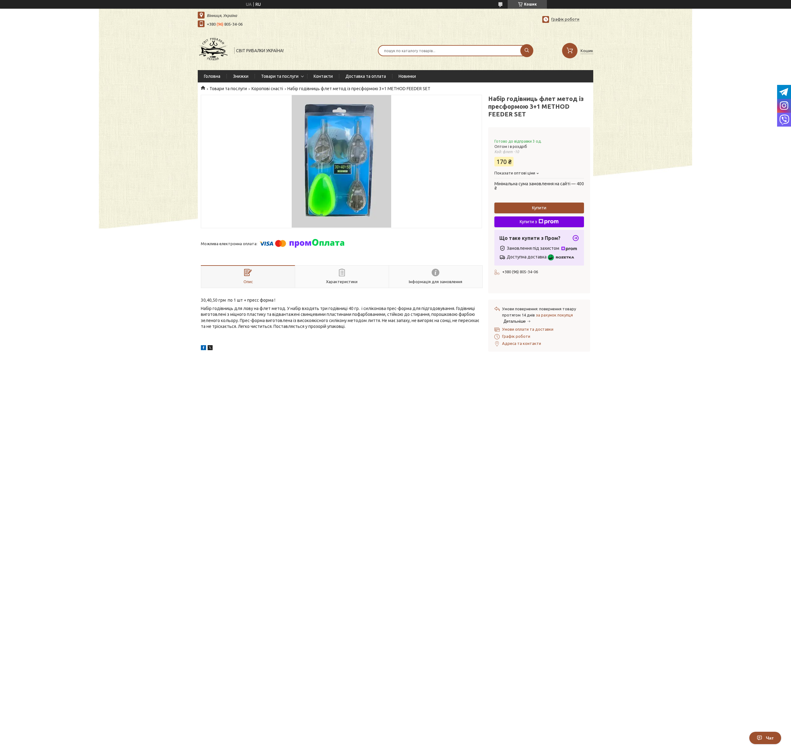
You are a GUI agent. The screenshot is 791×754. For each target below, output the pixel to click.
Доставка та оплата (365, 76)
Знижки (240, 76)
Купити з (528, 221)
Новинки (407, 76)
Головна (212, 76)
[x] (210, 348)
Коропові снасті (267, 88)
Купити (539, 207)
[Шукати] (526, 50)
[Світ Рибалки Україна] (213, 50)
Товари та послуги (279, 76)
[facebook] (203, 348)
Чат (770, 737)
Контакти (323, 76)
